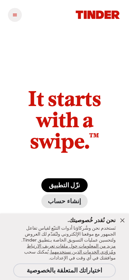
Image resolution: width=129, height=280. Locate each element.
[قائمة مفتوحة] (15, 15)
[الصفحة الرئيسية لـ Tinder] (97, 15)
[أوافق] (122, 220)
